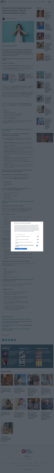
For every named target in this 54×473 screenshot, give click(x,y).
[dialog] (27, 236)
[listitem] (27, 234)
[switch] (37, 236)
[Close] (41, 223)
